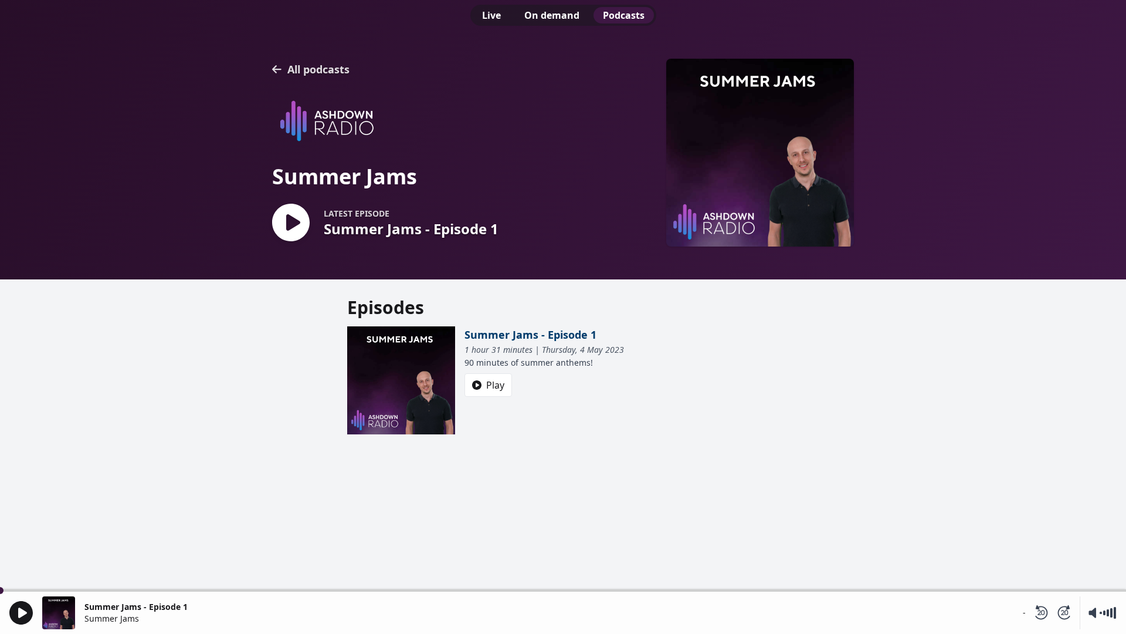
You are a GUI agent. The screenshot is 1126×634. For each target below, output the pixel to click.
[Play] (21, 613)
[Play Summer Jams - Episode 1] (291, 223)
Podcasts (624, 15)
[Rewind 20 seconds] (1041, 612)
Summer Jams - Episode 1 (530, 335)
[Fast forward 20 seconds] (1064, 612)
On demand (551, 15)
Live (491, 15)
